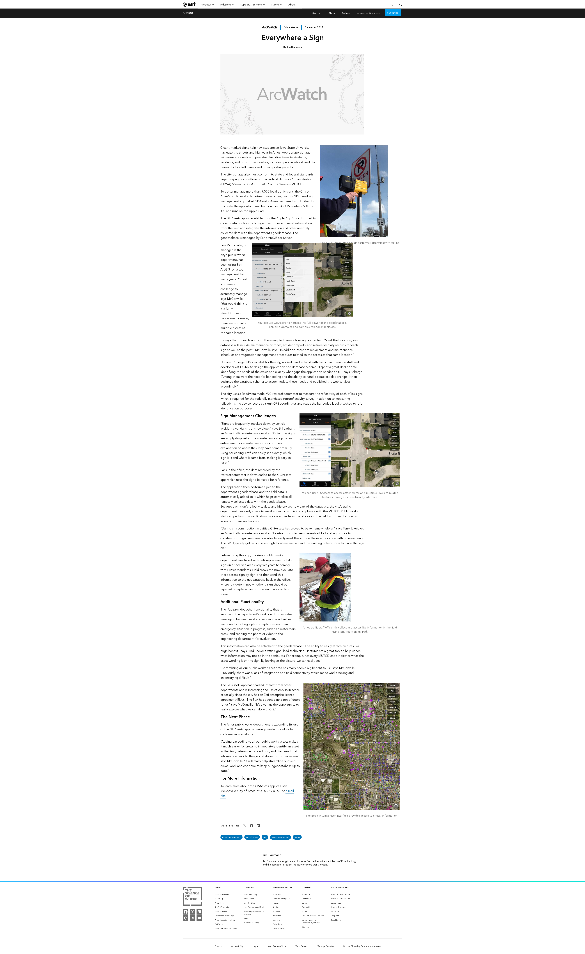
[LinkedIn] (199, 912)
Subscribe (392, 13)
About (331, 13)
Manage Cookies (325, 946)
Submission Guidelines (368, 13)
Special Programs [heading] (340, 887)
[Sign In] (400, 4)
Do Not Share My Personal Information (362, 946)
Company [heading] (306, 887)
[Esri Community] (185, 918)
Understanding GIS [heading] (282, 887)
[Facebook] (185, 912)
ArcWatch (188, 13)
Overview (317, 13)
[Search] (391, 4)
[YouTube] (199, 918)
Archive (346, 13)
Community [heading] (249, 887)
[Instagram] (192, 918)
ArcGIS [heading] (218, 887)
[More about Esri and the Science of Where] (192, 897)
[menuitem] (227, 894)
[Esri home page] (189, 4)
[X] (192, 912)
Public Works (291, 27)
